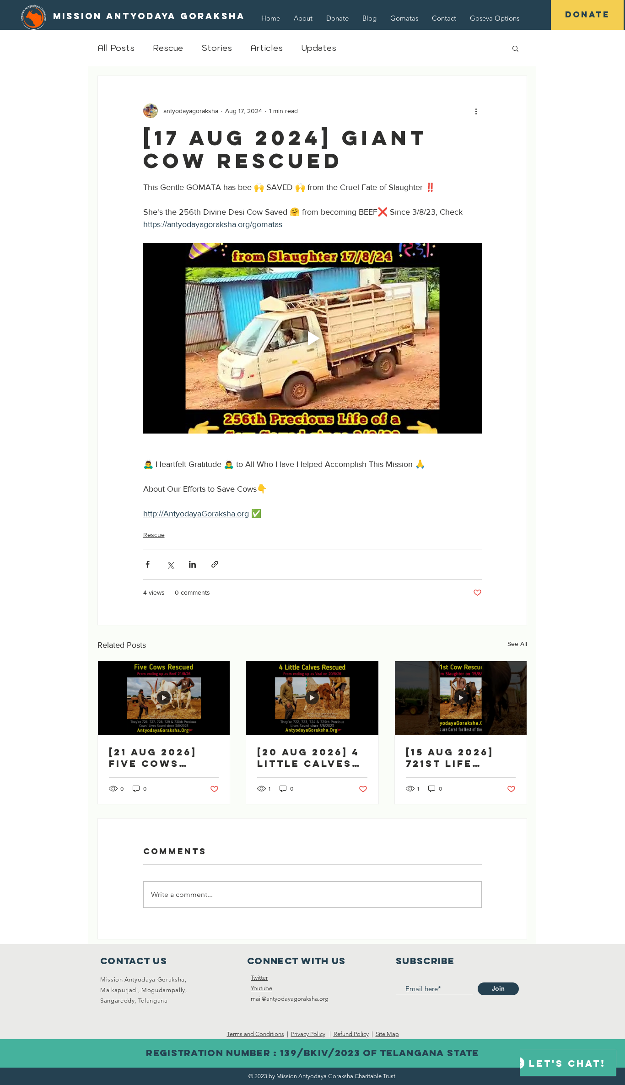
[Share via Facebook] (147, 564)
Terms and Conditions (255, 1034)
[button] (494, 18)
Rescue (168, 48)
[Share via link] (214, 564)
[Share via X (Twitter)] (170, 564)
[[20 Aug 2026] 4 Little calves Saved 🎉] (312, 698)
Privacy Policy (308, 1034)
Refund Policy (351, 1034)
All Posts (116, 48)
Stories (216, 48)
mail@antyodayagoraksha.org (290, 998)
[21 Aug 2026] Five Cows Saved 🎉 (153, 757)
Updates (318, 48)
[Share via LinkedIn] (192, 564)
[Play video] (312, 338)
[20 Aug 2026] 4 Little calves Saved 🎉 (308, 757)
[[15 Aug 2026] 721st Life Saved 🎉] (461, 698)
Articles (266, 48)
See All (517, 643)
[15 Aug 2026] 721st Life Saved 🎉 (450, 757)
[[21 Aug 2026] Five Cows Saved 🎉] (164, 698)
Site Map (387, 1034)
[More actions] (476, 110)
